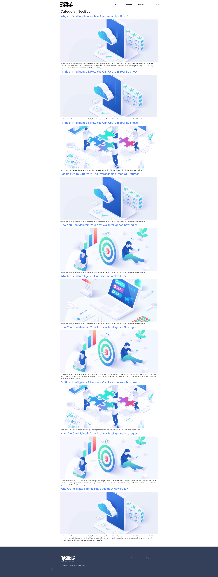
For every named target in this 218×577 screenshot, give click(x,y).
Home (106, 4)
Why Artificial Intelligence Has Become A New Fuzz (93, 276)
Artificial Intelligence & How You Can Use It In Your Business (99, 71)
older (62, 544)
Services (141, 4)
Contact (129, 4)
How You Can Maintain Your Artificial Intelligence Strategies (99, 225)
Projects (156, 4)
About (117, 4)
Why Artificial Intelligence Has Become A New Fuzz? (94, 16)
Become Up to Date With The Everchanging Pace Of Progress (99, 173)
